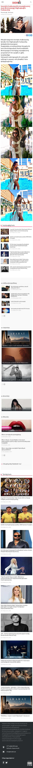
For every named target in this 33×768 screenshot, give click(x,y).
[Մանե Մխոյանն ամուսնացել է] (6, 303)
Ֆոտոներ (6, 396)
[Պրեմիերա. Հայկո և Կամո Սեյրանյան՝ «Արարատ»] (16, 338)
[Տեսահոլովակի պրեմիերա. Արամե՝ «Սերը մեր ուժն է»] (6, 288)
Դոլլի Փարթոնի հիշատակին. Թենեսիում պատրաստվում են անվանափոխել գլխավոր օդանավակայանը (20, 253)
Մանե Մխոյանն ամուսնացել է (18, 301)
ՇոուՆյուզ (10, 12)
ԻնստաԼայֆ (4, 12)
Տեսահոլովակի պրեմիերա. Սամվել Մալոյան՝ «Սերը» (16, 379)
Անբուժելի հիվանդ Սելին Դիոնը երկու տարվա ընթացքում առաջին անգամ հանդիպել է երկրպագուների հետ (19, 261)
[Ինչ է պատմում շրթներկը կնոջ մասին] (16, 426)
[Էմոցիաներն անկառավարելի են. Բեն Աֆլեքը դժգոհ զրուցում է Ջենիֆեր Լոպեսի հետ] (6, 295)
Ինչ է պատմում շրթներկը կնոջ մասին (12, 430)
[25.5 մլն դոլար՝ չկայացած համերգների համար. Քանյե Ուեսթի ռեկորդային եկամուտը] (5, 247)
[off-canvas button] (3, 2)
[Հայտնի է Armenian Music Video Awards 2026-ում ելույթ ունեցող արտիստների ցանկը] (5, 232)
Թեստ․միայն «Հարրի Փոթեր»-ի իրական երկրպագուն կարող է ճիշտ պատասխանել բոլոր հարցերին (16, 441)
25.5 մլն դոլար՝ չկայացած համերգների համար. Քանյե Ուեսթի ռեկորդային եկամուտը (19, 246)
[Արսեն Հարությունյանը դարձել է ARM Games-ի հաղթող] (5, 239)
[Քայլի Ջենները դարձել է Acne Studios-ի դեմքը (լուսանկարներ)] (16, 405)
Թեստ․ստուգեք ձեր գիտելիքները (11, 434)
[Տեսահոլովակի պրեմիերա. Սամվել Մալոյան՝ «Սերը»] (16, 373)
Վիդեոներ (6, 328)
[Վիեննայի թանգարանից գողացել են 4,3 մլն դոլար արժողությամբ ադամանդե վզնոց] (16, 649)
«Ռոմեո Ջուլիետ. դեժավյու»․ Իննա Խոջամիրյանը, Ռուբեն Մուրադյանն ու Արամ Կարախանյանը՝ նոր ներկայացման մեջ (15, 689)
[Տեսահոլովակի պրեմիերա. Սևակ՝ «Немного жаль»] (16, 356)
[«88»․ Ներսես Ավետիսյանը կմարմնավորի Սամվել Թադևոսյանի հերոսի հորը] (5, 269)
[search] (30, 2)
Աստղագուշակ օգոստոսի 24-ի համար (20, 308)
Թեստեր (6, 417)
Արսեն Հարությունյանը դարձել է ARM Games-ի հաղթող (16, 524)
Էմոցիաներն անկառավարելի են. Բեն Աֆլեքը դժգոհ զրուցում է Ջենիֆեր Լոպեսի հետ (20, 295)
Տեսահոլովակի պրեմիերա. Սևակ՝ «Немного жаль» (15, 362)
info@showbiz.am (11, 751)
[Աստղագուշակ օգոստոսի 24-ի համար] (6, 310)
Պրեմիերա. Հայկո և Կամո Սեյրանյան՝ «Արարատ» (15, 345)
